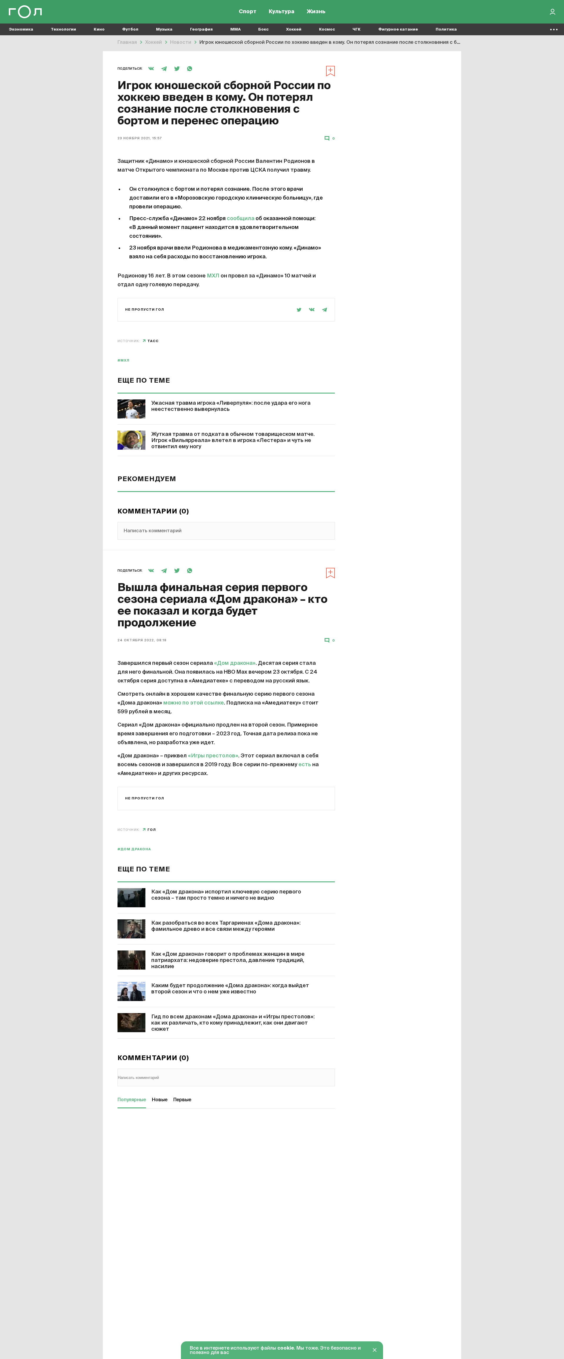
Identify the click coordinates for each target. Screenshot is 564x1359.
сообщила (240, 218)
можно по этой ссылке (193, 703)
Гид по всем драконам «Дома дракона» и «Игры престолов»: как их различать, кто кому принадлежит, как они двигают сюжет (233, 1023)
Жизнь (316, 11)
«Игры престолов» (213, 756)
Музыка (164, 29)
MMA (235, 29)
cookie (285, 1348)
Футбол (130, 29)
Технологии (63, 29)
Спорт (247, 11)
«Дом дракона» (235, 663)
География (201, 29)
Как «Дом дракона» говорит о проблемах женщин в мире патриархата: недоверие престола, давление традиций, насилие (228, 960)
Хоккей (293, 29)
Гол (151, 829)
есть (304, 764)
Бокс (263, 29)
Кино (99, 29)
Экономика (21, 29)
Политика (446, 29)
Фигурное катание (398, 29)
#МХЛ (124, 360)
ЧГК (356, 29)
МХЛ (213, 276)
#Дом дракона (134, 849)
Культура (281, 11)
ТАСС (153, 341)
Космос (327, 29)
